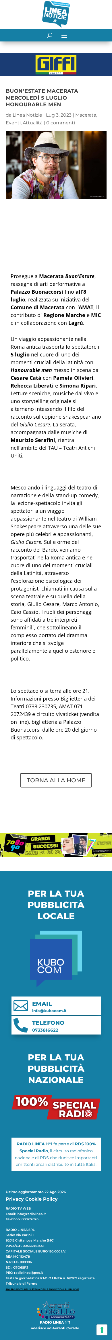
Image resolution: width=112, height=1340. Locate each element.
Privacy (15, 1199)
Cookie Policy (41, 1199)
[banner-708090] (56, 855)
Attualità (33, 123)
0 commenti (60, 123)
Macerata (85, 115)
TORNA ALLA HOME (56, 780)
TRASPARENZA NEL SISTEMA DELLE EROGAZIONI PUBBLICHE (42, 1289)
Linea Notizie (27, 115)
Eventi (13, 123)
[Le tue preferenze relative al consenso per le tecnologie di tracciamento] (101, 1329)
